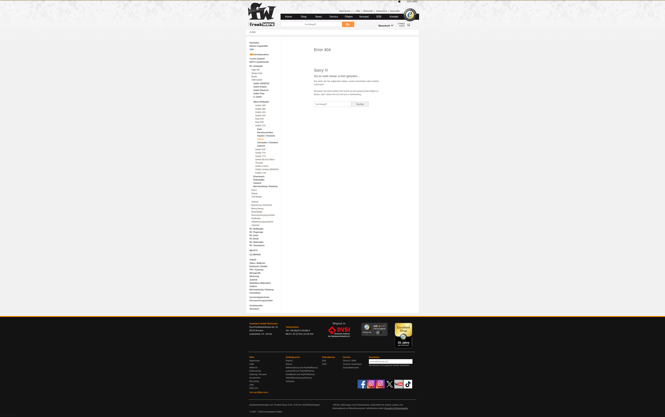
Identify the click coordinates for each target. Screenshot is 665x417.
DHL (324, 360)
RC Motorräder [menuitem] (257, 242)
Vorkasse (290, 381)
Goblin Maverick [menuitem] (261, 90)
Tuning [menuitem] (260, 139)
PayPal (289, 360)
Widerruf (253, 367)
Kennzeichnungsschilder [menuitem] (263, 215)
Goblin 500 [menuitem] (260, 115)
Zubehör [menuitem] (261, 146)
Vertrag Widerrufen (258, 392)
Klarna (289, 364)
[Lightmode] (396, 2)
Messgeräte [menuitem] (255, 273)
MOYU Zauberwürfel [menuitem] (259, 62)
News (318, 16)
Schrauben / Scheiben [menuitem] (267, 142)
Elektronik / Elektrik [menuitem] (258, 266)
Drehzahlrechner (351, 367)
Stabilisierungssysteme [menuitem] (262, 222)
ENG (409, 1)
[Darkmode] (399, 2)
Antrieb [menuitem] (254, 202)
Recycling (254, 381)
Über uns (253, 388)
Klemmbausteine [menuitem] (261, 54)
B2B (378, 16)
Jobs (251, 385)
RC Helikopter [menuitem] (256, 66)
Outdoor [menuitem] (253, 286)
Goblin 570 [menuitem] (260, 125)
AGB (251, 364)
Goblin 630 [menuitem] (260, 149)
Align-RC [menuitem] (255, 70)
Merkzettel (368, 11)
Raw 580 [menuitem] (259, 122)
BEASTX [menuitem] (254, 250)
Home (288, 16)
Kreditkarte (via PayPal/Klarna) (300, 374)
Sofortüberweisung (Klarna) (299, 378)
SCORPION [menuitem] (255, 254)
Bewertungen (313, 405)
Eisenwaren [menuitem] (259, 176)
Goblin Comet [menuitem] (261, 166)
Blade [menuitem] (254, 76)
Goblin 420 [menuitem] (260, 112)
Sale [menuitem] (252, 49)
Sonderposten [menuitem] (256, 305)
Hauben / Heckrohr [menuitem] (266, 136)
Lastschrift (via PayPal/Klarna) (300, 371)
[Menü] (385, 325)
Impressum (254, 360)
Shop (304, 16)
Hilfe (358, 11)
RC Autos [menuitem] (254, 235)
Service (333, 16)
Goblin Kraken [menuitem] (260, 87)
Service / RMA (349, 360)
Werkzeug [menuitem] (254, 276)
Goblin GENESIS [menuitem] (261, 83)
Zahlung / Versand (258, 374)
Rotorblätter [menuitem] (258, 180)
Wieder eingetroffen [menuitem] (259, 46)
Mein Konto (344, 11)
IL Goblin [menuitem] (257, 97)
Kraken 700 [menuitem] (260, 173)
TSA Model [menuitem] (256, 197)
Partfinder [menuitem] (256, 218)
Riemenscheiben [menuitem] (265, 132)
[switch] (379, 333)
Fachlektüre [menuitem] (255, 293)
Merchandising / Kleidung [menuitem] (265, 186)
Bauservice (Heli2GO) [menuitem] (261, 205)
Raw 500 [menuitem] (259, 119)
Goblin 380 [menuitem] (260, 109)
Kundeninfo (254, 378)
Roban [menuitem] (254, 193)
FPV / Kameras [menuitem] (257, 270)
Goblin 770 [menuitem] (260, 156)
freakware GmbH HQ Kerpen (263, 323)
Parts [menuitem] (259, 129)
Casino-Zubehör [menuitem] (257, 59)
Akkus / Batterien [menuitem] (257, 263)
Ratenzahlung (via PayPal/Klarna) (302, 367)
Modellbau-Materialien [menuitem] (260, 283)
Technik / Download (352, 364)
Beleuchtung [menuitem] (257, 208)
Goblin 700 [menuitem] (260, 153)
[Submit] (348, 24)
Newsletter (395, 11)
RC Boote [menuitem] (254, 239)
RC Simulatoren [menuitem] (257, 245)
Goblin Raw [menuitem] (258, 93)
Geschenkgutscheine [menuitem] (259, 297)
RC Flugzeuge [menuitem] (256, 232)
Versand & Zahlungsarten (396, 408)
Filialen (349, 16)
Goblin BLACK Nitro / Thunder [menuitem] (265, 161)
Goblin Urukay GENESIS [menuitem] (266, 169)
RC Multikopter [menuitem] (257, 229)
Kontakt (394, 16)
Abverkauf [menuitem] (254, 309)
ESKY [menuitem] (254, 190)
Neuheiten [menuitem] (254, 43)
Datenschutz (255, 371)
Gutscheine (381, 11)
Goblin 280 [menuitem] (260, 105)
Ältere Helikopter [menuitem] (261, 102)
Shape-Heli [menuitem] (256, 73)
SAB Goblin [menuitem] (256, 80)
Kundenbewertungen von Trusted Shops (268, 405)
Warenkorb (384, 25)
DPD (324, 364)
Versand (364, 16)
